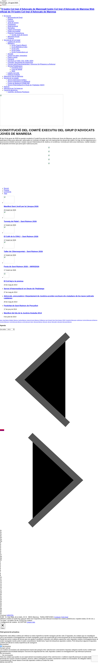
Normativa (11, 28)
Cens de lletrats (16, 69)
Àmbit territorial (13, 26)
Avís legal (64, 617)
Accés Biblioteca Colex (19, 47)
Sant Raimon (6, 320)
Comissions (12, 24)
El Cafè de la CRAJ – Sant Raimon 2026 (21, 236)
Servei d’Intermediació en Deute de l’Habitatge (24, 289)
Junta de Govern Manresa (33, 320)
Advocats (45, 321)
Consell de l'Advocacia (71, 320)
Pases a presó (12, 57)
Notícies (6, 87)
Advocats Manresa (38, 321)
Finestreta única (16, 67)
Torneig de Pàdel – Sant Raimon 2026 (20, 221)
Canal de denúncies (11, 90)
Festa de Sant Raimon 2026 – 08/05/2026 (21, 267)
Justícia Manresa (22, 320)
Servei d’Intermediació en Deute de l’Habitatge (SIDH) (26, 85)
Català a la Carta (13, 73)
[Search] (1, 1)
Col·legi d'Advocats (4, 321)
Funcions (11, 21)
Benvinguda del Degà (15, 17)
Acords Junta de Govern (19, 35)
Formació (11, 59)
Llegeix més (31, 622)
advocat (49, 321)
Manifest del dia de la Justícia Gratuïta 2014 (23, 313)
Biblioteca (11, 43)
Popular (6, 190)
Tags (5, 193)
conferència (79, 320)
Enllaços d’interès (14, 74)
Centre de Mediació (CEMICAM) (19, 83)
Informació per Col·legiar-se (13, 88)
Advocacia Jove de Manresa (13, 76)
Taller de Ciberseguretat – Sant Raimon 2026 (23, 251)
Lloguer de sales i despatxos (17, 55)
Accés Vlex (15, 48)
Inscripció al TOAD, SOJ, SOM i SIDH (20, 61)
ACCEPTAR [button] (22, 622)
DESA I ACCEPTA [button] (6, 662)
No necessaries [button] (5, 653)
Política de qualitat (14, 31)
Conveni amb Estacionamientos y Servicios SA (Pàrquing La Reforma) (31, 64)
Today (2, 430)
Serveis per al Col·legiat (12, 40)
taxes (1, 320)
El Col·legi (7, 16)
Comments (7, 192)
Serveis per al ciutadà (11, 78)
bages (31, 321)
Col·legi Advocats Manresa (15, 321)
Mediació (11, 320)
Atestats (10, 54)
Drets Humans (58, 320)
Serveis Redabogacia (15, 66)
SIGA (13, 71)
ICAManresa (42, 320)
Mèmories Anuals (13, 36)
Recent (6, 188)
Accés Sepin (15, 50)
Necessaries (6, 646)
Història (10, 19)
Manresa (16, 320)
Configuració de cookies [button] (8, 622)
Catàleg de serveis (14, 42)
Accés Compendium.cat (19, 52)
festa (54, 320)
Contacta (11, 38)
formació (50, 320)
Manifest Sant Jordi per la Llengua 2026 (21, 206)
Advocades (54, 321)
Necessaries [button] (4, 644)
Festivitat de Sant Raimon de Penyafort (21, 306)
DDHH (63, 320)
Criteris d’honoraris (14, 29)
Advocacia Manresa (67, 321)
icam (47, 320)
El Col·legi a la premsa (13, 281)
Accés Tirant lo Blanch (19, 45)
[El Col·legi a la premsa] (6, 277)
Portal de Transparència (16, 33)
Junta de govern (13, 23)
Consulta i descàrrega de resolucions (20, 62)
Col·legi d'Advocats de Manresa (89, 320)
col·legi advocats (26, 321)
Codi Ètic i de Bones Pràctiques (18, 92)
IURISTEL (10, 615)
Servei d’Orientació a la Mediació (19, 81)
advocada (59, 321)
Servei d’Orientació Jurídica (17, 80)
